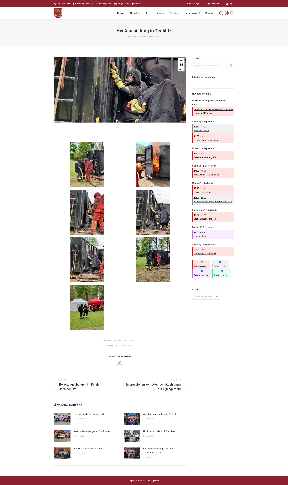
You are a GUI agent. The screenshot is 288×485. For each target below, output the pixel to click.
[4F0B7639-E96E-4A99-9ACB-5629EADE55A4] (87, 307)
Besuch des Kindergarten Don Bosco (92, 431)
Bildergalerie (120, 341)
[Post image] (62, 419)
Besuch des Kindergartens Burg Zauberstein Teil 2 (158, 450)
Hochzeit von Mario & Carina (88, 448)
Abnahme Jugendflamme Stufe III (159, 414)
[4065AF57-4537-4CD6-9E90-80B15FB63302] (87, 212)
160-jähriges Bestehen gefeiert (89, 414)
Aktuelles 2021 (126, 345)
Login (231, 4)
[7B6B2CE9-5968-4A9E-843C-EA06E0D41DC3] (153, 212)
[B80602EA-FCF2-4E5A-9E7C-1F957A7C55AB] (153, 164)
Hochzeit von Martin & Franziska (159, 431)
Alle (112, 341)
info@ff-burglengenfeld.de (129, 4)
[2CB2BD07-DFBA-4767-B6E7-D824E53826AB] (87, 259)
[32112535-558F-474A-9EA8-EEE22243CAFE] (87, 164)
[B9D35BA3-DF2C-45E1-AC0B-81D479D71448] (153, 259)
